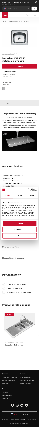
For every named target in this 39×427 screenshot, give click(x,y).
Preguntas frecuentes (9, 377)
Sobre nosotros (7, 395)
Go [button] (34, 8)
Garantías (5, 383)
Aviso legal (5, 419)
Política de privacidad (18, 419)
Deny (19, 236)
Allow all (19, 224)
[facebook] (12, 405)
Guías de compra (25, 377)
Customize (18, 230)
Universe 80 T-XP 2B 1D (14, 342)
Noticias (5, 392)
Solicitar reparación (8, 380)
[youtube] (22, 405)
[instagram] (17, 405)
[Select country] (31, 15)
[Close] (36, 2)
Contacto (5, 398)
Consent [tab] (7, 195)
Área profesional (25, 383)
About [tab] (32, 195)
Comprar (19, 66)
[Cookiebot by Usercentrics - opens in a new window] (28, 189)
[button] (16, 8)
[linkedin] (26, 405)
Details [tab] (19, 195)
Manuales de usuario (27, 380)
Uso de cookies (31, 419)
